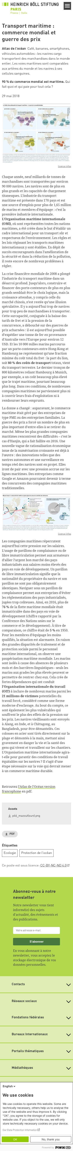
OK (15, 1139)
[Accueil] (30, 8)
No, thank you (51, 1139)
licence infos (64, 166)
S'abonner (37, 941)
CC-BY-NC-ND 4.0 (53, 865)
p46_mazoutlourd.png (26, 815)
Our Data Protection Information (20, 1129)
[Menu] (67, 6)
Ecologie (10, 853)
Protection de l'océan (36, 853)
